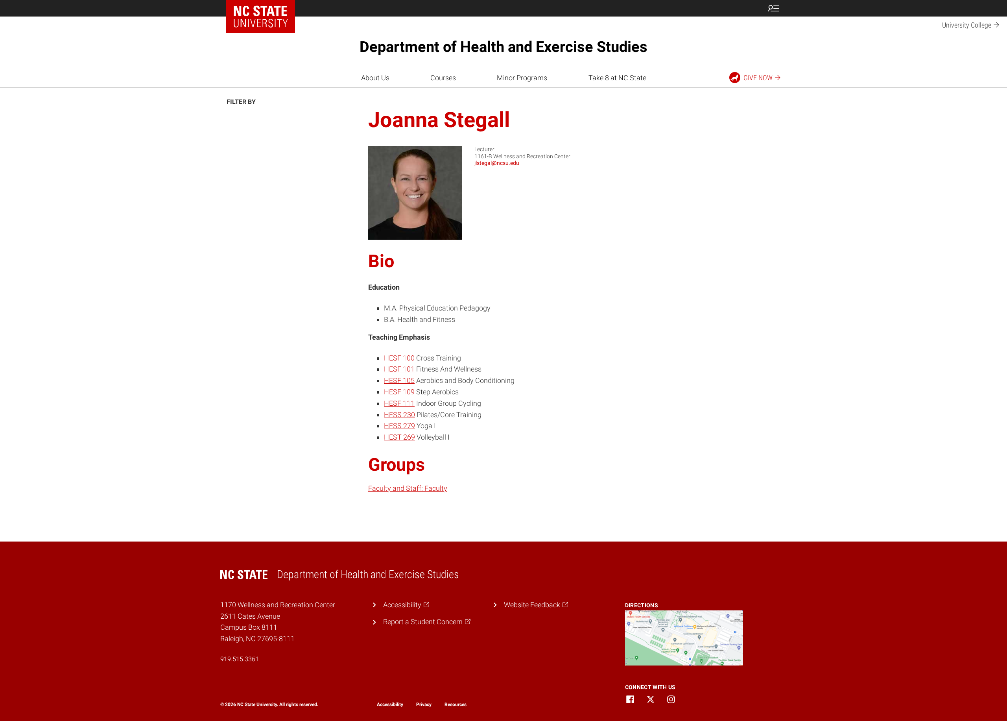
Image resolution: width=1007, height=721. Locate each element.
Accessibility (390, 704)
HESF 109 (399, 392)
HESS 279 (399, 426)
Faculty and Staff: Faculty (407, 488)
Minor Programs (522, 78)
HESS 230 (399, 414)
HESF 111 (399, 403)
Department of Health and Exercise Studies (503, 46)
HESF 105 (399, 380)
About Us (375, 78)
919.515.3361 (239, 659)
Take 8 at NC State (617, 78)
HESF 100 (399, 358)
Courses (443, 78)
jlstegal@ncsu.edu (496, 163)
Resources (455, 704)
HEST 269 (399, 437)
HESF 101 (399, 369)
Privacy (424, 704)
